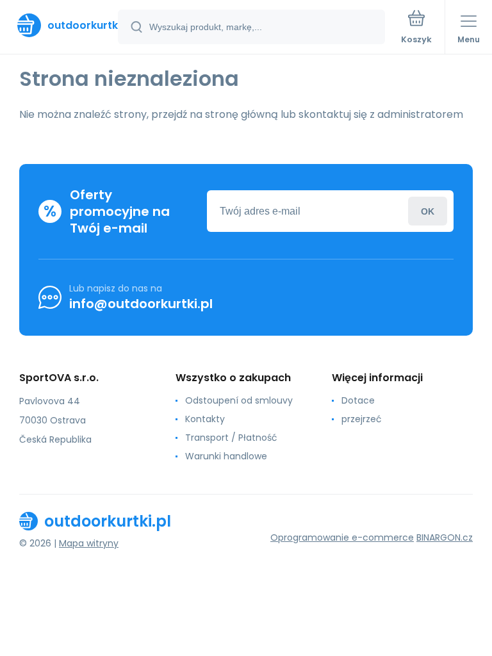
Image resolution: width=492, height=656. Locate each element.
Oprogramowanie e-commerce (342, 537)
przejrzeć (361, 419)
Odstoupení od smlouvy (239, 400)
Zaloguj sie (427, 211)
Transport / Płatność (231, 437)
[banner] (59, 25)
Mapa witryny (89, 543)
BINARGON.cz (444, 537)
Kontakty (205, 419)
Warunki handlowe (226, 456)
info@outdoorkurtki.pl (141, 304)
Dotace (358, 400)
